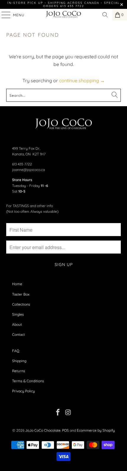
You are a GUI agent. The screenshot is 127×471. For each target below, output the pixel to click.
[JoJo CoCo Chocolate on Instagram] (68, 412)
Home (17, 284)
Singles (18, 314)
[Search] (105, 15)
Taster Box (21, 294)
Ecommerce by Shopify (96, 430)
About (17, 324)
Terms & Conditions (28, 381)
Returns (18, 371)
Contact (18, 334)
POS (65, 430)
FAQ (15, 351)
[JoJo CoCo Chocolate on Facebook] (58, 412)
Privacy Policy (23, 391)
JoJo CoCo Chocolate (43, 430)
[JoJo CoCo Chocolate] (63, 15)
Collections (21, 304)
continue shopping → (82, 80)
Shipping (19, 361)
